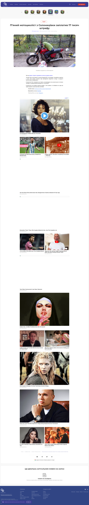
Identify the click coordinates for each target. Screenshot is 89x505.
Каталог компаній (22, 4)
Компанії (44, 492)
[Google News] (85, 489)
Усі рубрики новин (27, 451)
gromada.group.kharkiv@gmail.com (6, 495)
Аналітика (33, 492)
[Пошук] (70, 4)
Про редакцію (45, 497)
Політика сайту (85, 491)
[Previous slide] (21, 12)
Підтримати (82, 4)
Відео (21, 494)
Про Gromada (35, 4)
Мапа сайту (73, 491)
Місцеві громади (45, 495)
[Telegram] (42, 457)
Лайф (32, 497)
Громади (29, 4)
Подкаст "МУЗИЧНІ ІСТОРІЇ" (24, 497)
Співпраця (77, 491)
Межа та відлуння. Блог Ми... (36, 495)
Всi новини (22, 495)
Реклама (33, 498)
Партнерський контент (35, 494)
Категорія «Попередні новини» (36, 451)
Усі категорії (22, 491)
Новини (11, 4)
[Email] (51, 457)
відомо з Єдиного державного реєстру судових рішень (41, 75)
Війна (21, 492)
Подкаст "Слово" (22, 498)
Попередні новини (44, 21)
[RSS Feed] (87, 489)
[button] (37, 457)
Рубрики (16, 4)
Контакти (41, 4)
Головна (22, 451)
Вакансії (81, 491)
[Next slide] (67, 12)
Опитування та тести (46, 494)
